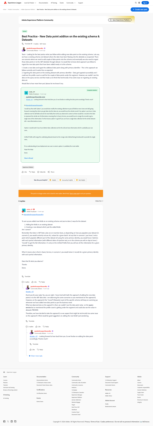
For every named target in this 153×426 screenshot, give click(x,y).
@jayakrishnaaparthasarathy (34, 105)
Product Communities (13, 9)
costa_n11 (32, 92)
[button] (140, 9)
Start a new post (74, 193)
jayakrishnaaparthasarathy (35, 48)
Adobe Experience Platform (28, 9)
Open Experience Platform (121, 20)
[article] (60, 246)
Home (4, 9)
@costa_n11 (29, 99)
